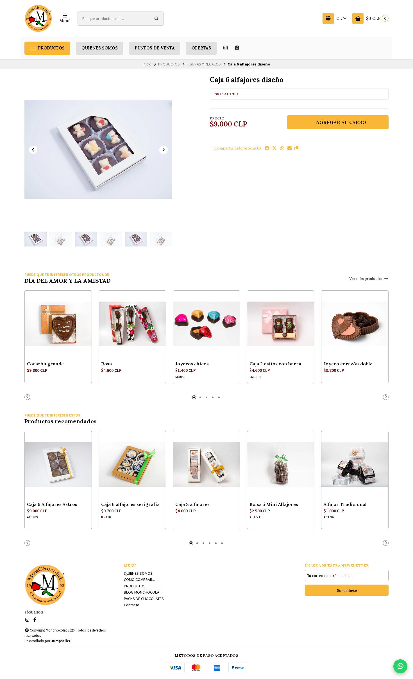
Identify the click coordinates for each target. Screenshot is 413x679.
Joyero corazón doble (348, 363)
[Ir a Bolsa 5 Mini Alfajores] (280, 464)
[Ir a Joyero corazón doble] (354, 324)
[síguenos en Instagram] (225, 48)
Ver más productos (366, 278)
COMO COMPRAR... (139, 579)
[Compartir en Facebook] (267, 148)
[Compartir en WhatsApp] (282, 148)
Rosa (106, 363)
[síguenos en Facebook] (237, 48)
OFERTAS (201, 48)
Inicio (147, 64)
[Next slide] (163, 150)
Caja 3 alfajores (192, 504)
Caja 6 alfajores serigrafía (130, 504)
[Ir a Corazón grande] (58, 324)
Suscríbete (347, 590)
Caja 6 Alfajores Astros (52, 504)
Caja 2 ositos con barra (275, 363)
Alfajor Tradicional (345, 504)
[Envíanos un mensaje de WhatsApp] (400, 666)
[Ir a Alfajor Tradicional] (354, 464)
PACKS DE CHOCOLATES (144, 599)
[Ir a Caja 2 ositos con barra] (280, 324)
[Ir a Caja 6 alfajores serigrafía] (132, 464)
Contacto (131, 605)
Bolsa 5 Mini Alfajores (273, 504)
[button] (296, 148)
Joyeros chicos (192, 363)
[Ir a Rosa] (132, 324)
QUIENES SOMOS (99, 48)
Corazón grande (45, 363)
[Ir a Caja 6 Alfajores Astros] (58, 464)
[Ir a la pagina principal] (38, 18)
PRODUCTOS (51, 48)
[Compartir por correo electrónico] (289, 148)
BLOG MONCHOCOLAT (142, 592)
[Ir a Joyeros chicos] (206, 324)
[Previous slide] (33, 150)
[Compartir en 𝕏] (274, 148)
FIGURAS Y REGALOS (204, 64)
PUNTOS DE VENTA (155, 48)
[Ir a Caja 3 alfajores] (206, 464)
